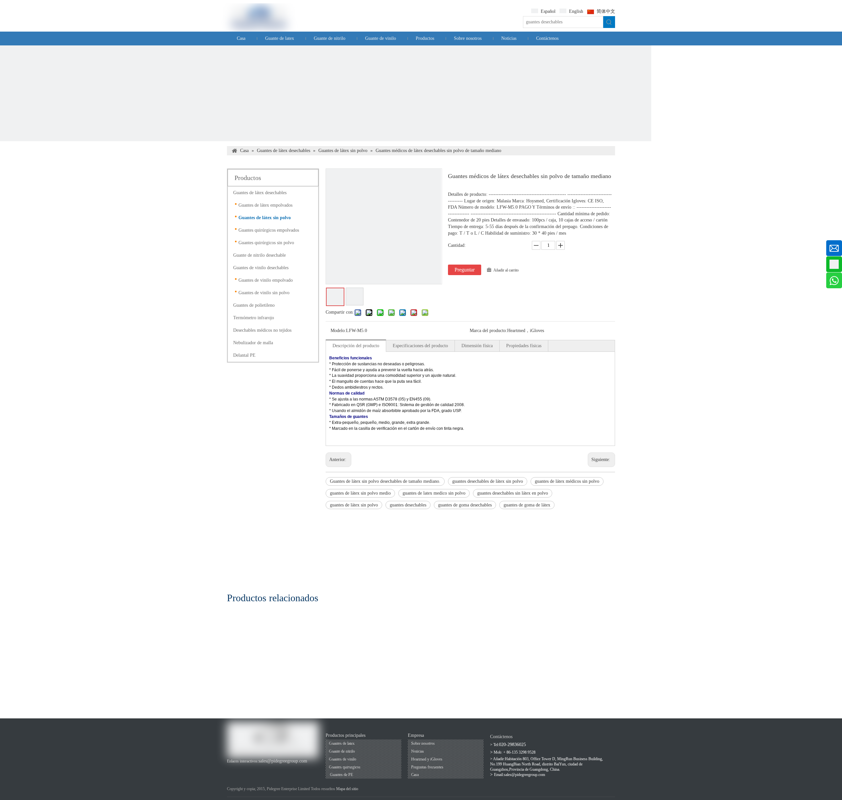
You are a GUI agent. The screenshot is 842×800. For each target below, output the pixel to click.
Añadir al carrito (506, 270)
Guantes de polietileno (254, 305)
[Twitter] (264, 768)
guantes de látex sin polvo (354, 505)
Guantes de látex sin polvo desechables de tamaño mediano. (385, 481)
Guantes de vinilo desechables (260, 267)
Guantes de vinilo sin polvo (263, 292)
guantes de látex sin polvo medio (360, 493)
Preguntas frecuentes (427, 767)
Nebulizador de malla (253, 342)
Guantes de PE (341, 774)
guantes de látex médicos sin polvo (567, 481)
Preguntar (465, 269)
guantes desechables (408, 505)
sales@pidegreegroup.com (283, 761)
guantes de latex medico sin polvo (434, 493)
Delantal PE (244, 355)
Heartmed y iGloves (426, 759)
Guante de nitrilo (342, 751)
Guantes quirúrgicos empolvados (268, 230)
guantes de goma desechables (465, 505)
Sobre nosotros (423, 743)
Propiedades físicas (523, 345)
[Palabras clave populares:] (609, 22)
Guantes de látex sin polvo (264, 217)
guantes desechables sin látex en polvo (512, 493)
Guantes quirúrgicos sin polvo (266, 242)
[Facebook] (231, 768)
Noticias (417, 751)
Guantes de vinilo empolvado (265, 280)
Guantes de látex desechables (259, 192)
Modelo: (338, 330)
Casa (415, 774)
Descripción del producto (356, 345)
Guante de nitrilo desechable (259, 255)
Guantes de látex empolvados (265, 205)
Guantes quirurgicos (344, 767)
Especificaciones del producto (420, 345)
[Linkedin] (253, 768)
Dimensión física (477, 345)
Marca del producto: (488, 330)
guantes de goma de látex (527, 505)
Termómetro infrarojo (253, 317)
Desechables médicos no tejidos (262, 330)
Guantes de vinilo (342, 759)
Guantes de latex (342, 743)
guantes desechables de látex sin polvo (487, 481)
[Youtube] (242, 768)
